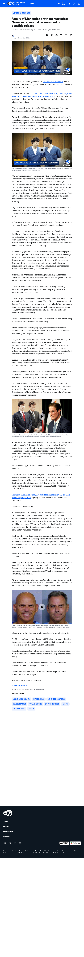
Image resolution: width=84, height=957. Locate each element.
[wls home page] (7, 813)
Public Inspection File (9, 852)
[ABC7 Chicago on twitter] (10, 843)
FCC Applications (21, 852)
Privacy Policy (7, 850)
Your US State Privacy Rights (48, 850)
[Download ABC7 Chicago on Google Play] (75, 843)
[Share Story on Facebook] (47, 35)
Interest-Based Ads (71, 850)
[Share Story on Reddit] (56, 35)
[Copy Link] (70, 35)
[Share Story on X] (52, 35)
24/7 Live (30, 3)
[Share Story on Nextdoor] (61, 35)
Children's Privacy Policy (32, 850)
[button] (4, 3)
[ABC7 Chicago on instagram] (15, 843)
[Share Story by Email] (66, 35)
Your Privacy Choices (18, 850)
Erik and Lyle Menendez (53, 81)
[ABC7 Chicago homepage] (16, 3)
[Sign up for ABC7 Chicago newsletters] (20, 843)
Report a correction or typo (20, 685)
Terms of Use (60, 850)
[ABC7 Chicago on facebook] (5, 843)
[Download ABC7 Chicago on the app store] (64, 843)
